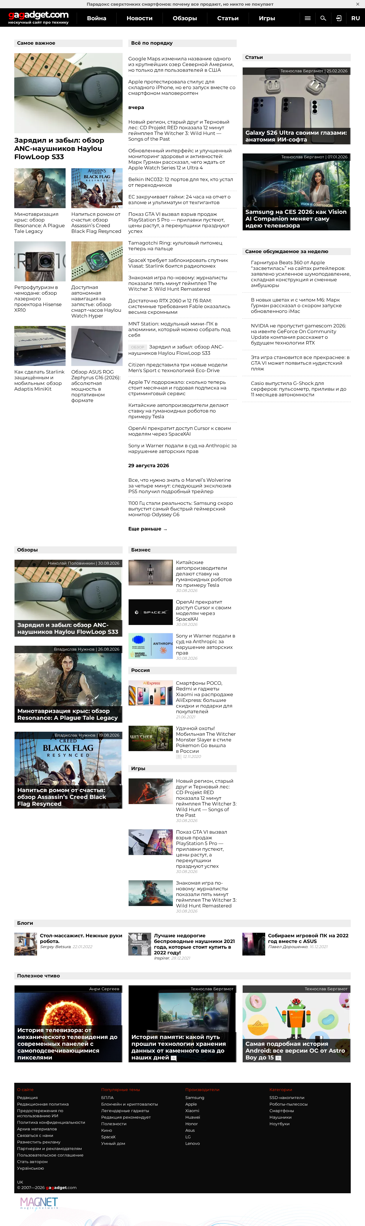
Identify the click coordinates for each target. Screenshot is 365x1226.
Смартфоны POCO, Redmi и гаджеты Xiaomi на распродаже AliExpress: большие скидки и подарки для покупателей (204, 697)
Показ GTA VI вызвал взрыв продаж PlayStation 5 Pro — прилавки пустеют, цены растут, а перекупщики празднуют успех (178, 222)
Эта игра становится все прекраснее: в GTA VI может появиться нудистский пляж (300, 363)
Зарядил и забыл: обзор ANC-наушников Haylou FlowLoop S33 (176, 350)
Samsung (194, 1097)
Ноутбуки (279, 1123)
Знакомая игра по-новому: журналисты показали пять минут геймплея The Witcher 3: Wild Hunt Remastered (177, 283)
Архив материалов (37, 1128)
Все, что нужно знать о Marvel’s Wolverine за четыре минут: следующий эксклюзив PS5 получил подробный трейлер (179, 485)
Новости (140, 18)
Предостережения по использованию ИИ (40, 1113)
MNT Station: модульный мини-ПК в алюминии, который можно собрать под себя (179, 329)
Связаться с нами (35, 1135)
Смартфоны (281, 1110)
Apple (191, 1104)
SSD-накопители (287, 1097)
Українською (30, 1168)
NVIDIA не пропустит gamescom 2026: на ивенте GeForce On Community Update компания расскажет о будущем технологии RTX (298, 334)
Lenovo (192, 1143)
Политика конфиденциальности (51, 1122)
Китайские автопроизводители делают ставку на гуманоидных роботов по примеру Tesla (178, 410)
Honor (191, 1123)
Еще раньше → (148, 529)
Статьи (228, 18)
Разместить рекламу (38, 1142)
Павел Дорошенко (287, 946)
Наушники (280, 1117)
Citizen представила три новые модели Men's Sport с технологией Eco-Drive (178, 367)
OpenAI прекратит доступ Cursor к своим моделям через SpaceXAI (179, 431)
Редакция (27, 1097)
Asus (190, 1130)
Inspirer (161, 958)
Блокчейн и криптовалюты (129, 1104)
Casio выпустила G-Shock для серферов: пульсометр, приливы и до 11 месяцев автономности (298, 388)
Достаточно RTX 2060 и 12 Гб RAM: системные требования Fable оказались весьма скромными (179, 306)
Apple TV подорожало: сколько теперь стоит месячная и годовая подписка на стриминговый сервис (177, 387)
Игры (267, 18)
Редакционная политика (43, 1104)
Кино (106, 1130)
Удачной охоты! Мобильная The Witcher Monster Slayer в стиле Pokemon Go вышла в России (206, 739)
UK (20, 1182)
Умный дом (113, 1143)
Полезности (114, 1123)
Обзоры (185, 18)
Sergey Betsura (55, 946)
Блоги (25, 923)
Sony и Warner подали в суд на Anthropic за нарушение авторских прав (182, 448)
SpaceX (108, 1136)
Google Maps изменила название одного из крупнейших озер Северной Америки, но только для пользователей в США (181, 64)
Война (96, 18)
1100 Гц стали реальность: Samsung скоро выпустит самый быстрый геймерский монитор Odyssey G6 (180, 508)
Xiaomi (192, 1110)
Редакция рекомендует (126, 1117)
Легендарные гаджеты (125, 1110)
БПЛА (107, 1097)
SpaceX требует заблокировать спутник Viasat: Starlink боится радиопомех (178, 263)
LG (188, 1136)
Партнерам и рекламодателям (49, 1148)
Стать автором (32, 1161)
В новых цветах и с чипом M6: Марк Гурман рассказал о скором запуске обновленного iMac (296, 305)
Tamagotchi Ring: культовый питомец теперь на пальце (175, 245)
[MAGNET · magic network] (40, 1204)
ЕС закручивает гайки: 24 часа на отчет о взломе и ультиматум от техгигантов (179, 199)
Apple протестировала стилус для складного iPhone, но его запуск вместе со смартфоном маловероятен (182, 87)
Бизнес (141, 550)
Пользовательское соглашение (50, 1155)
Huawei (192, 1117)
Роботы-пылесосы (288, 1104)
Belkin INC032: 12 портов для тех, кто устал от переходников (180, 182)
